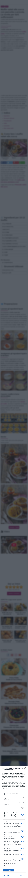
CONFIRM (8, 870)
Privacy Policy (22, 875)
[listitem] (14, 794)
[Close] (25, 768)
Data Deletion (6, 875)
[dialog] (14, 822)
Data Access (14, 875)
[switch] (22, 797)
